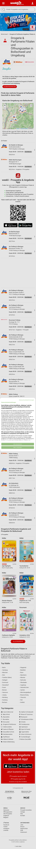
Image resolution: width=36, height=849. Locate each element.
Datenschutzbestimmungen (26, 400)
